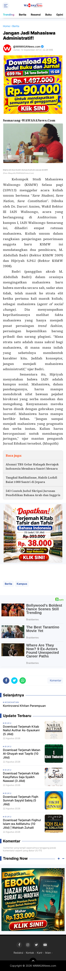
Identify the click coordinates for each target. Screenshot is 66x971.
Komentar (55, 680)
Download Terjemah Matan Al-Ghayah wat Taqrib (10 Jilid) (21, 753)
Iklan (48, 952)
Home (6, 26)
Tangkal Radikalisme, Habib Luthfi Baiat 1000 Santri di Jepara (31, 479)
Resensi (36, 14)
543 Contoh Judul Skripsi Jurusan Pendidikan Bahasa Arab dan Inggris (33, 493)
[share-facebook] (6, 680)
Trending (8, 14)
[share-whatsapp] (22, 680)
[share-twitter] (14, 680)
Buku (48, 14)
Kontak (30, 952)
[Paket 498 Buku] (33, 84)
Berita (22, 14)
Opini (59, 14)
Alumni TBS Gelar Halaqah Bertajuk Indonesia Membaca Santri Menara (32, 466)
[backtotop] (33, 961)
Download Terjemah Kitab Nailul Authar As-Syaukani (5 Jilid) (21, 730)
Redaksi (18, 952)
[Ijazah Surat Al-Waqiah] (33, 899)
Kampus (22, 583)
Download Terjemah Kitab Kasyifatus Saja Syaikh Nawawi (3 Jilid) (21, 777)
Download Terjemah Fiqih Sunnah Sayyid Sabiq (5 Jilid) (20, 800)
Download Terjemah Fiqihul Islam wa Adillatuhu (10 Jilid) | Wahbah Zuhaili (22, 824)
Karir (39, 952)
